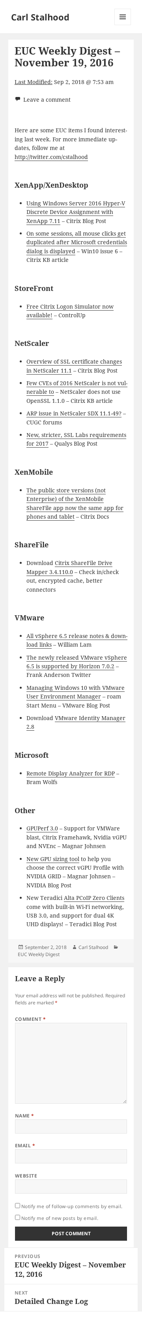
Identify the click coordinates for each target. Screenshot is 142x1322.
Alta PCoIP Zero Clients (94, 897)
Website (26, 1175)
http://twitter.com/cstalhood (51, 157)
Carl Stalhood (40, 17)
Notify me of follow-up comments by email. (72, 1206)
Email (25, 1145)
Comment (30, 1019)
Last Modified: (33, 82)
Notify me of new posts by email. (59, 1218)
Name (24, 1115)
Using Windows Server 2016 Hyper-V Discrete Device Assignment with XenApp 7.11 (75, 212)
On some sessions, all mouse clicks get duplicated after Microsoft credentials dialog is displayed (76, 242)
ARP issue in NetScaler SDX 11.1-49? (73, 413)
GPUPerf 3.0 (42, 828)
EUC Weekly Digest (39, 954)
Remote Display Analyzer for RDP (70, 773)
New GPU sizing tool (52, 859)
